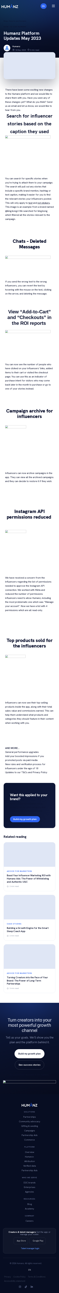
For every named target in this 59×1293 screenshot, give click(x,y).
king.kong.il (13, 211)
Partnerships (29, 1116)
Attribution (29, 1161)
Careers (29, 1220)
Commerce (29, 1139)
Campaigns (29, 1130)
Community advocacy (29, 1121)
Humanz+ (29, 1156)
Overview (29, 1152)
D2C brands (30, 1182)
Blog (5, 21)
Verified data (29, 1165)
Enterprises (29, 1187)
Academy (29, 1208)
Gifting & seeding (29, 1125)
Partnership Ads (30, 1135)
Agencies (29, 1191)
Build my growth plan (25, 819)
